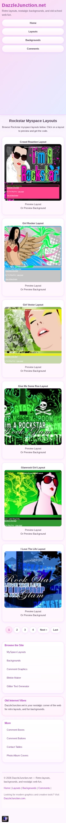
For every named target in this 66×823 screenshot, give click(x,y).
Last (55, 629)
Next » (43, 629)
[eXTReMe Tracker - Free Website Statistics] (5, 821)
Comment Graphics (17, 669)
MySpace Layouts (16, 652)
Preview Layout (33, 204)
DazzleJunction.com (14, 798)
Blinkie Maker (14, 677)
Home (33, 23)
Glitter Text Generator (18, 686)
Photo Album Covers (17, 755)
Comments (33, 48)
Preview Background (35, 208)
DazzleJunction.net (24, 5)
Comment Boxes (16, 729)
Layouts (33, 31)
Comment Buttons (16, 738)
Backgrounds (33, 40)
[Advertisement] (33, 82)
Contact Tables (14, 747)
